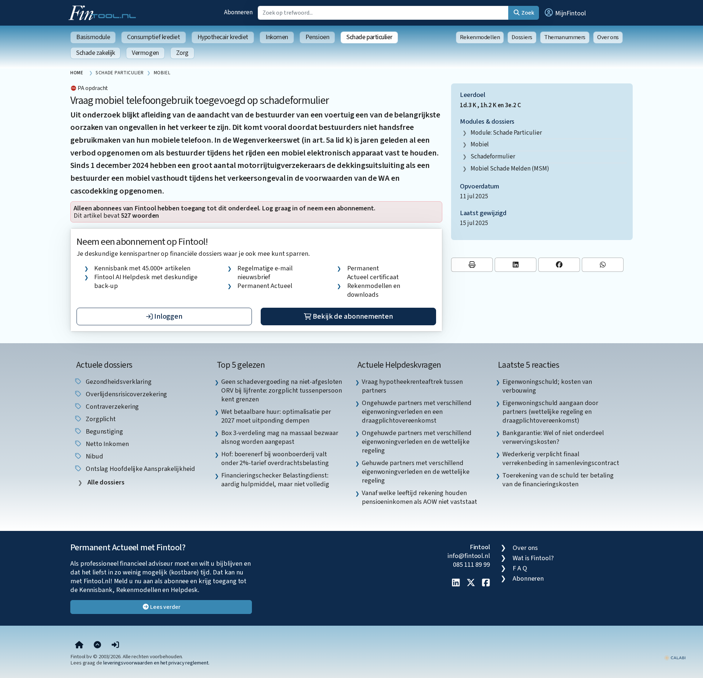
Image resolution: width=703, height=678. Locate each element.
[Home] (79, 645)
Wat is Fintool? (533, 558)
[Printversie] (472, 265)
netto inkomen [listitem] (106, 444)
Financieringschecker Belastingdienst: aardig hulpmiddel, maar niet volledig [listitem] (275, 480)
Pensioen (317, 37)
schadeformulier (492, 156)
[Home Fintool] (104, 12)
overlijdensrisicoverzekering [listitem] (125, 394)
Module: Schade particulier (506, 132)
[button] (564, 13)
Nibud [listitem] (93, 456)
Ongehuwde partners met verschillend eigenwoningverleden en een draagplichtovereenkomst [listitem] (417, 411)
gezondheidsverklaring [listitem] (118, 381)
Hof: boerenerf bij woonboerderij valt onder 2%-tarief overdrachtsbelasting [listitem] (275, 458)
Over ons (608, 37)
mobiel (479, 144)
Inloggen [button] (167, 316)
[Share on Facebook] (559, 265)
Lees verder (165, 607)
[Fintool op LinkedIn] (456, 583)
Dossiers (522, 37)
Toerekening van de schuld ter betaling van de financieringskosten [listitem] (558, 480)
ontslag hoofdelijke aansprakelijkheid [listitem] (139, 468)
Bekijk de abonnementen (352, 316)
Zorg (182, 52)
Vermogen (145, 52)
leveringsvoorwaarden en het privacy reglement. (156, 663)
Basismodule (93, 37)
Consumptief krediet (153, 37)
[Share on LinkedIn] (515, 265)
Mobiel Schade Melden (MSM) (509, 168)
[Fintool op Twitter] (471, 583)
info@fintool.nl (468, 556)
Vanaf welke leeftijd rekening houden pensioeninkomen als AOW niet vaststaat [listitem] (419, 497)
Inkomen (276, 37)
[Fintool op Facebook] (486, 583)
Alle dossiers (105, 482)
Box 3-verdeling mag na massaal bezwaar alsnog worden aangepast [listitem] (279, 437)
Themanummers (564, 37)
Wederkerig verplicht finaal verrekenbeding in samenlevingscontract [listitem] (560, 458)
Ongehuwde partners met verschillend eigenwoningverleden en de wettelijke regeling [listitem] (417, 441)
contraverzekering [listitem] (111, 406)
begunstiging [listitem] (103, 431)
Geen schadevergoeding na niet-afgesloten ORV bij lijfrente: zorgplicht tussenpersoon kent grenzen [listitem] (281, 390)
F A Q (520, 568)
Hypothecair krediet (222, 37)
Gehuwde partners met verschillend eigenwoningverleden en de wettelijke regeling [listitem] (415, 471)
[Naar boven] (97, 645)
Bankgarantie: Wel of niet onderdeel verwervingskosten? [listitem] (553, 437)
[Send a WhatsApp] (603, 265)
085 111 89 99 (471, 564)
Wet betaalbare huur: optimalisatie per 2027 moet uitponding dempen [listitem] (276, 416)
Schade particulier (369, 37)
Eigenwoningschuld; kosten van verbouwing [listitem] (547, 386)
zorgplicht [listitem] (100, 419)
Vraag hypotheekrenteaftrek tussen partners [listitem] (412, 386)
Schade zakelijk (95, 52)
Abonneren (238, 12)
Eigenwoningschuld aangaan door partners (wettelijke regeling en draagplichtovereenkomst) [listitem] (550, 411)
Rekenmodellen (480, 37)
